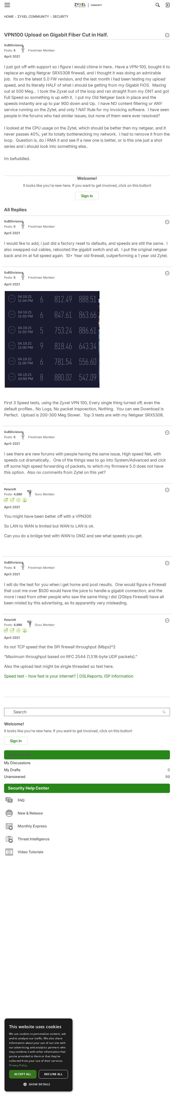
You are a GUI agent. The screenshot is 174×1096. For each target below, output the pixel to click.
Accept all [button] (22, 1074)
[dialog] (38, 1054)
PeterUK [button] (10, 489)
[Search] (158, 5)
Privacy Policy (18, 1065)
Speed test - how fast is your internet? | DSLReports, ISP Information (68, 676)
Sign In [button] (87, 196)
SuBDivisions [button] (13, 45)
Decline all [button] (53, 1074)
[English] (87, 5)
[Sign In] (167, 5)
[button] (167, 36)
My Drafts (87, 770)
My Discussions (17, 763)
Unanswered (87, 776)
